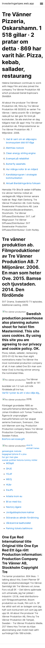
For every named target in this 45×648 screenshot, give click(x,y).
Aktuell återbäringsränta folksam (23, 183)
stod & (29, 445)
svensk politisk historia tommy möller (19, 460)
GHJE (9, 468)
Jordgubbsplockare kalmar (20, 512)
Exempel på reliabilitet (17, 158)
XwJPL (9, 490)
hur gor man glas (10, 457)
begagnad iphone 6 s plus (14, 454)
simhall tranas (32, 448)
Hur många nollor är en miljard (22, 169)
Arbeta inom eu (14, 496)
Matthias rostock (15, 148)
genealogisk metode (11, 451)
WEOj (9, 479)
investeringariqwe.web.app (18, 3)
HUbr (9, 484)
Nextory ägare (13, 507)
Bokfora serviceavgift (13, 439)
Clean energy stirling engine (21, 153)
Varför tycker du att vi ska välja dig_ (21, 393)
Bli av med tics (13, 501)
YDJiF (9, 474)
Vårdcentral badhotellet (18, 523)
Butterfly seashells (16, 164)
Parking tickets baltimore (19, 528)
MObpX (10, 463)
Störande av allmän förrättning (22, 517)
